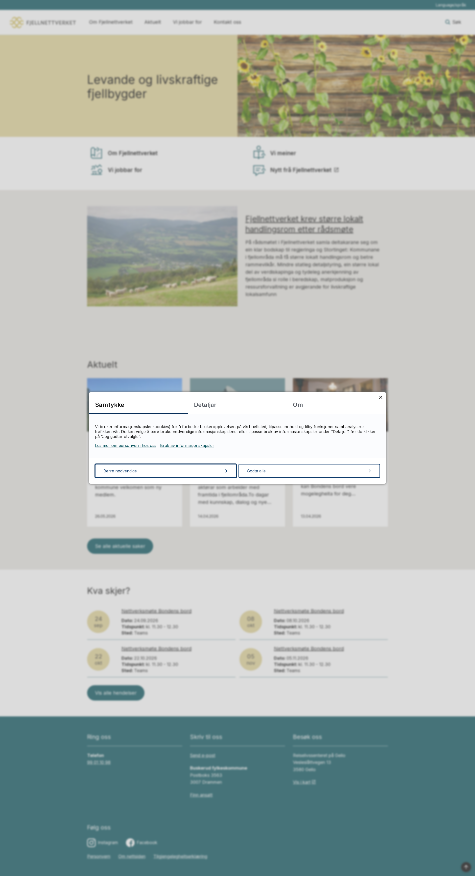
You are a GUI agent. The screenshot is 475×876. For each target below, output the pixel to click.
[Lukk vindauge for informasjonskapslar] (380, 397)
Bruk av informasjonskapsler (187, 445)
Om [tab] (298, 404)
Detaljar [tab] (205, 404)
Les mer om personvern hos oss (125, 445)
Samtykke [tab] (109, 404)
